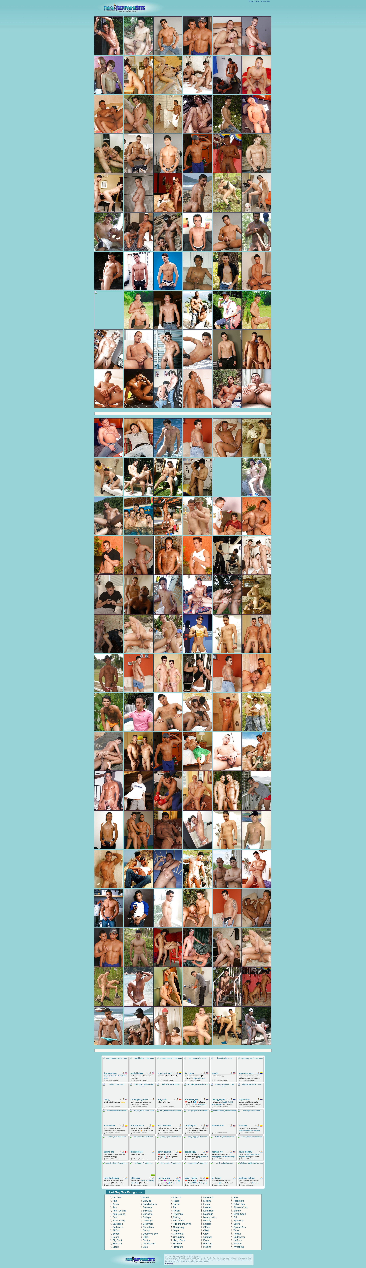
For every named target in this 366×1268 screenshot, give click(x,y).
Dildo (145, 1237)
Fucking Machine (182, 1223)
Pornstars (238, 1200)
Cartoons (148, 1214)
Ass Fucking (119, 1210)
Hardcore (178, 1247)
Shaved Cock (240, 1207)
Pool (235, 1197)
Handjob (177, 1243)
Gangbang (178, 1227)
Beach (116, 1233)
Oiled (206, 1230)
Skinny (237, 1210)
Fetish (176, 1210)
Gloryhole (178, 1233)
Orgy (206, 1233)
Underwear (239, 1237)
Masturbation (210, 1217)
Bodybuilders (150, 1204)
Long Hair (208, 1210)
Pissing (207, 1247)
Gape (176, 1230)
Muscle (207, 1223)
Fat (174, 1207)
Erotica (177, 1197)
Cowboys (148, 1220)
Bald (115, 1217)
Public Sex (239, 1204)
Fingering (178, 1214)
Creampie (148, 1223)
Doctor (146, 1240)
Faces (176, 1200)
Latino (206, 1204)
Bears (116, 1237)
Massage (208, 1214)
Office (206, 1227)
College (147, 1217)
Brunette (147, 1207)
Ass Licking (119, 1214)
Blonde (146, 1197)
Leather (207, 1207)
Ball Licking (119, 1220)
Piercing (207, 1243)
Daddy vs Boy (150, 1233)
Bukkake (147, 1210)
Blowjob (147, 1200)
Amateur (117, 1197)
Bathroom (118, 1227)
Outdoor (207, 1237)
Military (207, 1220)
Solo (235, 1217)
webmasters (169, 1263)
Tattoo (236, 1230)
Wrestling (238, 1247)
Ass (115, 1207)
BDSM (116, 1230)
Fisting (176, 1217)
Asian (116, 1204)
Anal (115, 1200)
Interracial (208, 1197)
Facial (176, 1204)
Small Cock (239, 1214)
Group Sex (178, 1237)
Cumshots (148, 1227)
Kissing (207, 1200)
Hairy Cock (179, 1240)
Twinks (237, 1233)
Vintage (237, 1243)
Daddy (146, 1230)
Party (206, 1240)
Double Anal (149, 1243)
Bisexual (117, 1243)
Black (116, 1247)
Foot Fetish (179, 1220)
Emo (145, 1247)
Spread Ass (239, 1227)
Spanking (238, 1220)
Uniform (237, 1240)
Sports (236, 1223)
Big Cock (117, 1240)
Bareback (118, 1223)
